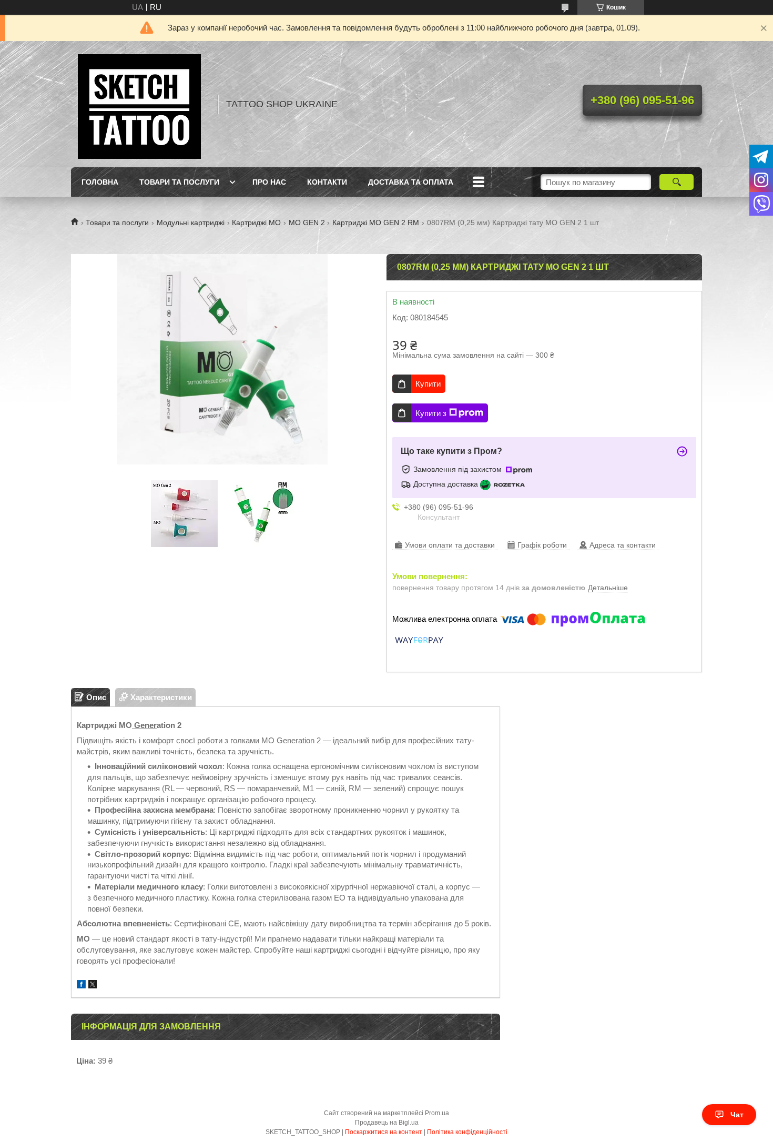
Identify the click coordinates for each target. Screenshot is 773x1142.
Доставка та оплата (410, 182)
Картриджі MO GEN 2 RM (375, 222)
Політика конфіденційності (467, 1132)
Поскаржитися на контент (383, 1132)
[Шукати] (676, 182)
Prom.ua (437, 1113)
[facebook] (81, 985)
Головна (100, 182)
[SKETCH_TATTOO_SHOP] (139, 104)
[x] (92, 985)
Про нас (269, 182)
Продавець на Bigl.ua (387, 1122)
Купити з (430, 413)
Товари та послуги (179, 182)
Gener (144, 725)
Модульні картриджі (191, 222)
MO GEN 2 (307, 222)
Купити (428, 383)
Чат (737, 1114)
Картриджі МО (256, 222)
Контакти (327, 182)
